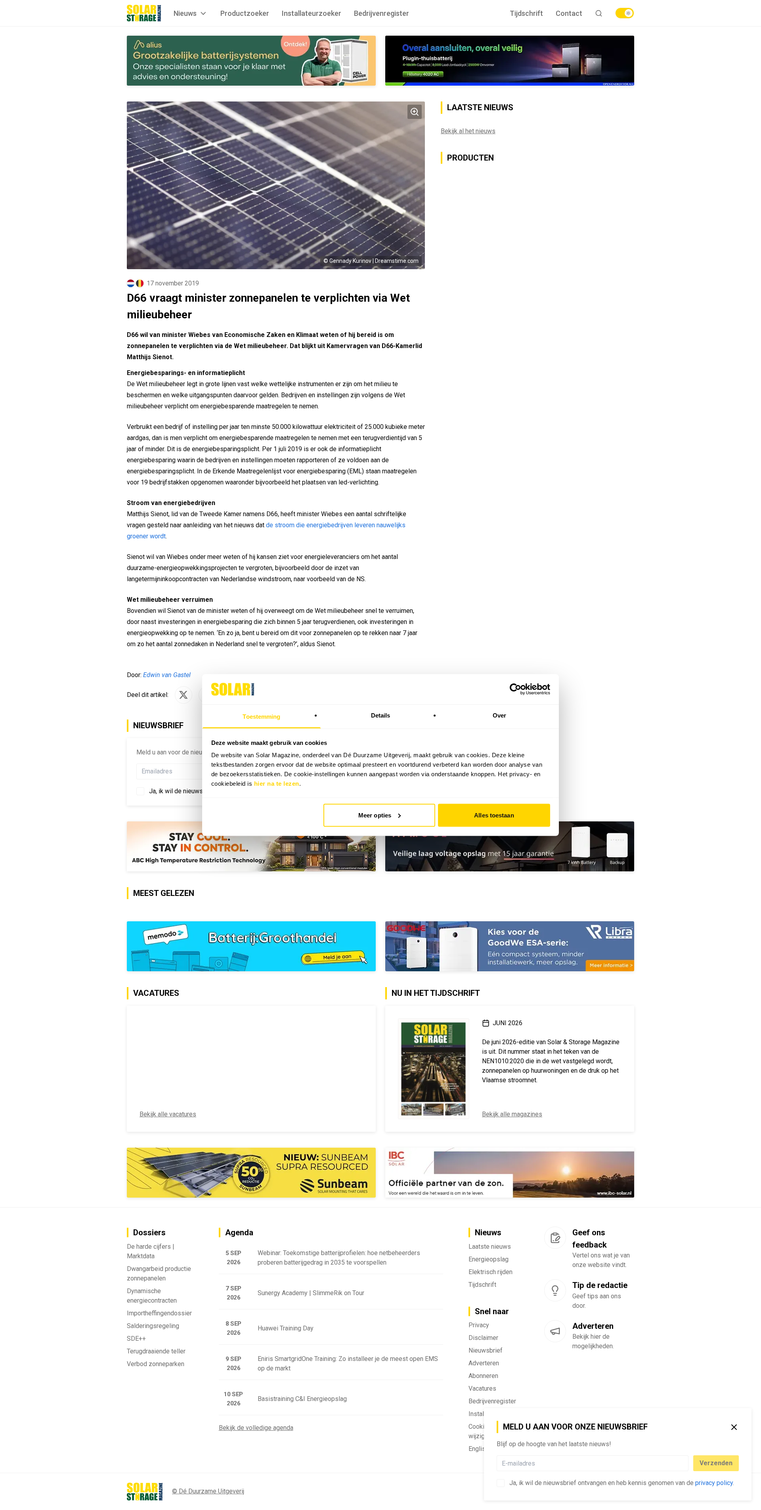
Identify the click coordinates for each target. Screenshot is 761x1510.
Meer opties (374, 814)
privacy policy (714, 1483)
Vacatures (482, 1388)
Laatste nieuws (489, 1246)
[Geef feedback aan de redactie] (555, 1238)
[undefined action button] (686, 1463)
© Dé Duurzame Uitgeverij (208, 1491)
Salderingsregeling (153, 1326)
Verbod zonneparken (155, 1364)
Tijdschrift (526, 13)
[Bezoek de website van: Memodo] (251, 946)
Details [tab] (380, 715)
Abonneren (483, 1376)
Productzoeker (244, 13)
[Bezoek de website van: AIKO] (251, 846)
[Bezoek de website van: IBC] (509, 1173)
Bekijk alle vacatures (168, 1114)
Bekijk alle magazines (512, 1114)
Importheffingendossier (159, 1313)
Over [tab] (499, 715)
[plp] (624, 13)
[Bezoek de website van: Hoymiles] (509, 61)
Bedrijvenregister (381, 13)
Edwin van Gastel (167, 675)
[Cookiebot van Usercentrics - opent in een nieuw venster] (515, 689)
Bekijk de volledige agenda (256, 1428)
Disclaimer (483, 1338)
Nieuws (185, 13)
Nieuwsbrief (485, 1350)
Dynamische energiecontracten (152, 1295)
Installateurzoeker (311, 13)
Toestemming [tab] (261, 716)
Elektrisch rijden (490, 1272)
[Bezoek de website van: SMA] (251, 61)
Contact (569, 13)
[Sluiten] (734, 1427)
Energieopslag (488, 1259)
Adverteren (483, 1363)
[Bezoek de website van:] (509, 846)
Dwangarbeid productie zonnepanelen (159, 1273)
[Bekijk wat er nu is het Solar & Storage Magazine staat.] (433, 1068)
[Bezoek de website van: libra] (509, 946)
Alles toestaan (494, 814)
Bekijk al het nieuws (468, 131)
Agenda (239, 1232)
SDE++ (136, 1338)
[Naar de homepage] (144, 13)
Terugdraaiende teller (156, 1351)
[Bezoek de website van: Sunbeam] (251, 1173)
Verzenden (716, 1463)
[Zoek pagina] (598, 13)
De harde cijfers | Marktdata (150, 1251)
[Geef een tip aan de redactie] (555, 1290)
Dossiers (149, 1232)
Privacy (478, 1325)
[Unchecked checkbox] (501, 1483)
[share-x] (183, 695)
